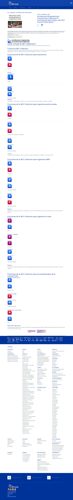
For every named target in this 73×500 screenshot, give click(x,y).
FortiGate (54, 405)
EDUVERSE (9, 352)
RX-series (39, 390)
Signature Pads (10, 440)
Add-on (38, 381)
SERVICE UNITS (25, 405)
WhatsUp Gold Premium (12, 359)
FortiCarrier (54, 383)
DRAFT (53, 363)
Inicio (10, 7)
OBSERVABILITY (41, 355)
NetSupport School (41, 457)
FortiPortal (54, 420)
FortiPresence (55, 422)
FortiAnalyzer (55, 391)
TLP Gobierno (25, 461)
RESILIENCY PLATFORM (27, 404)
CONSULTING (25, 359)
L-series (39, 389)
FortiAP (53, 393)
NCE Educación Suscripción (58, 446)
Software (15, 7)
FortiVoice (54, 433)
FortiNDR (54, 416)
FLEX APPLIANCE (26, 372)
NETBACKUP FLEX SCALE (28, 395)
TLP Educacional (25, 459)
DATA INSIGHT (25, 361)
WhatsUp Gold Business (12, 355)
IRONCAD (54, 360)
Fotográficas (55, 376)
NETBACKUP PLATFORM (28, 398)
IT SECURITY (40, 365)
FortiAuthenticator (56, 394)
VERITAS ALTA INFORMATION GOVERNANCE (25, 423)
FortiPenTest (55, 419)
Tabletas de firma (26, 443)
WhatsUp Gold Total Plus (12, 361)
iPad (23, 352)
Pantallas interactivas (41, 440)
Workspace (9, 454)
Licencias (54, 440)
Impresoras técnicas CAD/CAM (58, 375)
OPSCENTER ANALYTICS (28, 402)
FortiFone (54, 404)
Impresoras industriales (42, 468)
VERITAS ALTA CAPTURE (28, 412)
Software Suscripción (56, 451)
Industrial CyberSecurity (57, 458)
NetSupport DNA (41, 455)
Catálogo (29, 7)
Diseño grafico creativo (42, 369)
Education (39, 382)
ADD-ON (54, 365)
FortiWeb (54, 436)
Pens (8, 444)
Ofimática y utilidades (41, 376)
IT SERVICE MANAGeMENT (43, 361)
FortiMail (54, 412)
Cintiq (23, 440)
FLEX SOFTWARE (26, 373)
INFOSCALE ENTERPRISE (28, 376)
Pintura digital (40, 371)
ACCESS (24, 355)
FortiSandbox (55, 425)
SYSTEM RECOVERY (26, 406)
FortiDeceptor (55, 400)
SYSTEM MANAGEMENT (42, 358)
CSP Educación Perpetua (57, 449)
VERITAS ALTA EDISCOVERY (28, 420)
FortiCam (54, 396)
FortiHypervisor (55, 408)
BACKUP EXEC (25, 358)
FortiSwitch (54, 429)
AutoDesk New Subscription (24, 12)
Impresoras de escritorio (42, 467)
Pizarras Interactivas (56, 355)
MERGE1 (24, 380)
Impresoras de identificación (43, 463)
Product (39, 379)
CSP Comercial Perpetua (57, 448)
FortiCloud (54, 398)
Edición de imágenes (41, 373)
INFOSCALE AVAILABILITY (28, 375)
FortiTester (54, 430)
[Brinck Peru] (15, 489)
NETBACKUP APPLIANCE (28, 383)
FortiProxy (54, 423)
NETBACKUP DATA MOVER (28, 387)
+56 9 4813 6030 (12, 491)
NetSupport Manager (41, 454)
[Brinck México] (13, 489)
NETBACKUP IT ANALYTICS (28, 397)
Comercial (39, 351)
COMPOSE (54, 364)
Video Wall (54, 357)
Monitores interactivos (27, 444)
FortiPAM (54, 418)
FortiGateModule (55, 407)
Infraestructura (22, 7)
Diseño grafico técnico (42, 370)
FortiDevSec (54, 401)
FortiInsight (54, 409)
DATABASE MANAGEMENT (43, 359)
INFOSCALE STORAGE (27, 379)
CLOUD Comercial (26, 454)
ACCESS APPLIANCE (26, 357)
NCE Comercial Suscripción (58, 445)
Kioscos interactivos (41, 461)
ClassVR (9, 351)
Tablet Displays (10, 442)
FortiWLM (54, 437)
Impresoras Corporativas (57, 373)
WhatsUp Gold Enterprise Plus (13, 358)
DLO (23, 362)
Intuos (23, 442)
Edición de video (40, 374)
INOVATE (54, 361)
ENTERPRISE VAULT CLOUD (28, 370)
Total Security (55, 457)
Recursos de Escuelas (56, 442)
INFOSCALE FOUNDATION (28, 377)
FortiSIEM (54, 426)
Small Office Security (56, 454)
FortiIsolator (54, 411)
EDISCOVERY (25, 364)
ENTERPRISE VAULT (26, 369)
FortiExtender (55, 402)
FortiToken (54, 432)
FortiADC (54, 390)
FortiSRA (54, 427)
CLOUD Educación (26, 455)
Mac (23, 351)
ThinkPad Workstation (56, 384)
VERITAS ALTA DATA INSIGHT (29, 416)
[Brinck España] (11, 489)
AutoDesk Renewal (56, 370)
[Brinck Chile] (8, 489)
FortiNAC (54, 415)
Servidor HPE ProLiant (57, 379)
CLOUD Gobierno (26, 457)
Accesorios (24, 446)
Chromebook (40, 352)
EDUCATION (25, 368)
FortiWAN (54, 434)
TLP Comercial (25, 458)
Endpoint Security (56, 455)
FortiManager (55, 414)
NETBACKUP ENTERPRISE (28, 391)
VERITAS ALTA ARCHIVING (28, 411)
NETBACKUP (25, 382)
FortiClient (54, 397)
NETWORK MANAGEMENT (43, 357)
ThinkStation (54, 385)
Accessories (54, 389)
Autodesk (12, 12)
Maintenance (40, 384)
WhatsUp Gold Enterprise (12, 357)
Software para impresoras (42, 469)
